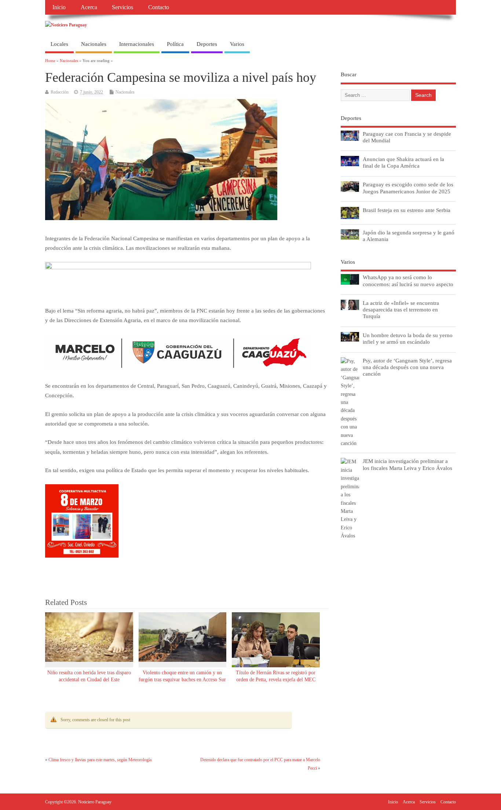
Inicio (59, 7)
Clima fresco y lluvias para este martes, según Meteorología (99, 759)
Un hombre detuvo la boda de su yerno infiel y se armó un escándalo (408, 338)
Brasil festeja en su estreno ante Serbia (406, 210)
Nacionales (93, 44)
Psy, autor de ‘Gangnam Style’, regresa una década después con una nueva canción (407, 367)
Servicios (122, 7)
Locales (59, 44)
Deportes (207, 44)
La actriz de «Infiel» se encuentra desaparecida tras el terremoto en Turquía (401, 309)
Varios (237, 44)
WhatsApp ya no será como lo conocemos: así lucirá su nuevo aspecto (408, 280)
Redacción (60, 92)
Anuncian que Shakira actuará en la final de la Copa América (403, 162)
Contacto (158, 7)
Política (175, 44)
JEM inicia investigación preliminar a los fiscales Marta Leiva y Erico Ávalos (407, 464)
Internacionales (136, 44)
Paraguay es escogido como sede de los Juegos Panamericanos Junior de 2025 (408, 187)
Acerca (89, 7)
